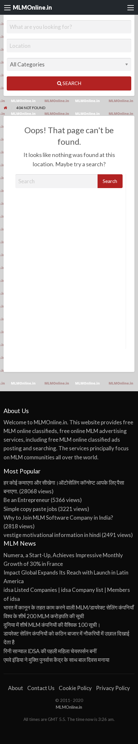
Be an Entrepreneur (27, 500)
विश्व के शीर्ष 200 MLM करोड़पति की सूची (44, 616)
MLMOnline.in (32, 7)
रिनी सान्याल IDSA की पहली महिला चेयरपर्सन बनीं (50, 651)
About (15, 688)
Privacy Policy (113, 688)
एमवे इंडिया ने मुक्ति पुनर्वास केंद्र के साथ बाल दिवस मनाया (56, 659)
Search (71, 83)
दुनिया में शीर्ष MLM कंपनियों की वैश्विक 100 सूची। (52, 624)
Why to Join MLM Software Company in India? (58, 517)
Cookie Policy (75, 688)
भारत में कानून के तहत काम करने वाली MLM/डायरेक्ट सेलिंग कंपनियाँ (69, 607)
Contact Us (41, 688)
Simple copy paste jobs (30, 509)
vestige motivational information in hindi (52, 535)
